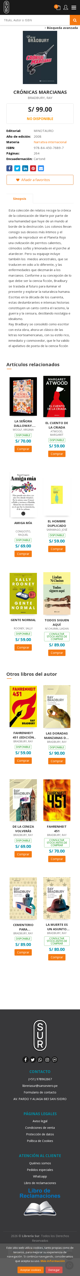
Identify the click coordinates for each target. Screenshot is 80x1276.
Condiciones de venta (40, 1128)
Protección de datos (40, 1134)
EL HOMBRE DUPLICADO (57, 523)
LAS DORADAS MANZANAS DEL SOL (56, 735)
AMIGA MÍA (23, 523)
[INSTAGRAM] (47, 1059)
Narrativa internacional (50, 142)
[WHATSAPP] (40, 1059)
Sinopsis (19, 198)
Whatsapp (40, 1176)
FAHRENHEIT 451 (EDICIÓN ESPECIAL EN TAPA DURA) (23, 735)
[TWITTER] (33, 1059)
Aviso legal (40, 1121)
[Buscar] (75, 20)
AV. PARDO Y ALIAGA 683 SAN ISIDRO (40, 1099)
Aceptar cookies (30, 1270)
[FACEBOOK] (25, 1059)
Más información (53, 1261)
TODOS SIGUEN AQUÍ (57, 622)
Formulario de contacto (40, 1092)
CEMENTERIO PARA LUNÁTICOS (23, 927)
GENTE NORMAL (23, 620)
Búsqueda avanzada (62, 27)
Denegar (54, 1270)
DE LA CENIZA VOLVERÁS (23, 828)
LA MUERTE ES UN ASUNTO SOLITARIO (57, 926)
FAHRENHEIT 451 (57, 828)
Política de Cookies (40, 1141)
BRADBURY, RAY (40, 98)
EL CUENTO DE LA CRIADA (56, 425)
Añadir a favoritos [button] (35, 179)
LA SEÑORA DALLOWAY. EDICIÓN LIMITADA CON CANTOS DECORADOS (23, 423)
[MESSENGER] (54, 1059)
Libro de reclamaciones (40, 1183)
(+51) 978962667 (40, 1079)
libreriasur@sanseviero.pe (40, 1086)
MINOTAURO (44, 131)
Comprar (23, 449)
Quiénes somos (40, 1163)
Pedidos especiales (40, 1170)
